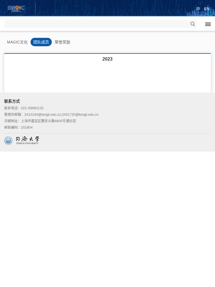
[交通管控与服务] (16, 8)
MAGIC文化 (17, 42)
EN (206, 8)
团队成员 (41, 42)
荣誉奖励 (62, 42)
